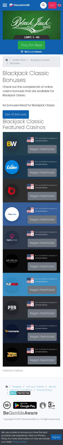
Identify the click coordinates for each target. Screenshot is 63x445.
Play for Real (31, 45)
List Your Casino (35, 386)
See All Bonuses (16, 114)
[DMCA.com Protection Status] (19, 393)
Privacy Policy (44, 389)
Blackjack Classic (40, 59)
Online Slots (19, 59)
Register (17, 386)
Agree (56, 437)
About (51, 386)
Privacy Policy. (19, 441)
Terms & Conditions (20, 389)
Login (52, 5)
